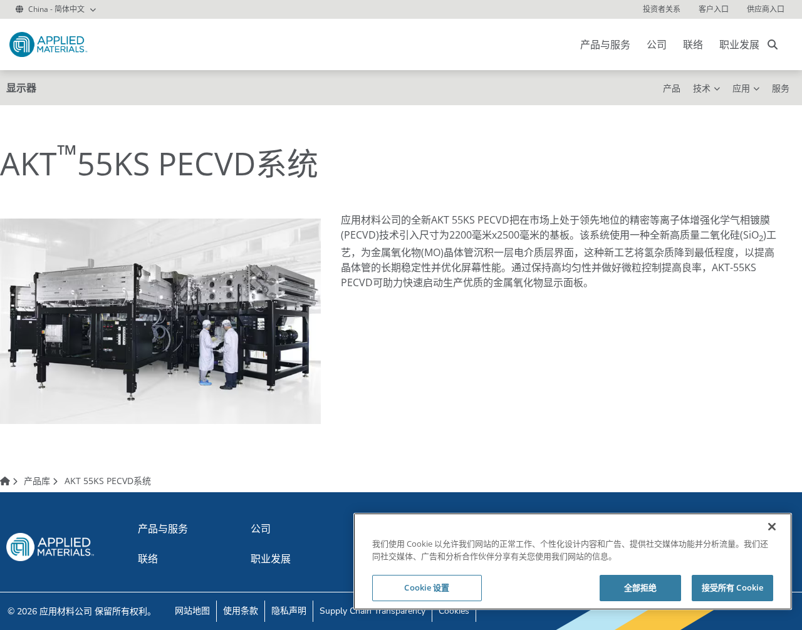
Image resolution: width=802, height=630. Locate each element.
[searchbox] (773, 44)
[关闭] (772, 526)
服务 (780, 88)
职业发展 (739, 44)
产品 (671, 88)
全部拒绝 (640, 587)
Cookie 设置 (426, 587)
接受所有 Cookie (732, 587)
